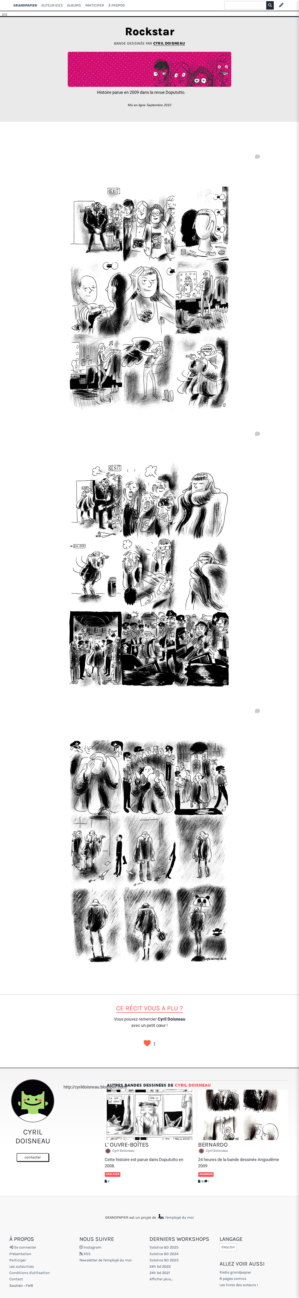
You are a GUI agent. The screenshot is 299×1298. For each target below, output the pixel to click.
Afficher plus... (161, 1279)
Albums (74, 5)
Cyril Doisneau (169, 43)
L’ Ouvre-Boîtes (127, 1144)
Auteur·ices (52, 5)
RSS (87, 1254)
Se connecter (24, 1247)
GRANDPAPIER (25, 5)
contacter (33, 1157)
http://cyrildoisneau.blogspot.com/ (96, 1087)
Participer (94, 5)
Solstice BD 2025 (164, 1247)
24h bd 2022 (160, 1266)
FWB (29, 1285)
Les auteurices (21, 1266)
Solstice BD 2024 (164, 1254)
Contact (16, 1279)
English (228, 1247)
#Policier (112, 1174)
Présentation (20, 1254)
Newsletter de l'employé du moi (105, 1260)
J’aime (147, 1043)
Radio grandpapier (235, 1272)
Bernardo (213, 1144)
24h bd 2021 (160, 1272)
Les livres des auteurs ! (239, 1285)
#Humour (206, 1174)
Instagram (92, 1247)
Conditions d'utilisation (29, 1272)
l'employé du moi (179, 1217)
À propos (116, 5)
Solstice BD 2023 (164, 1260)
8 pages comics (233, 1278)
